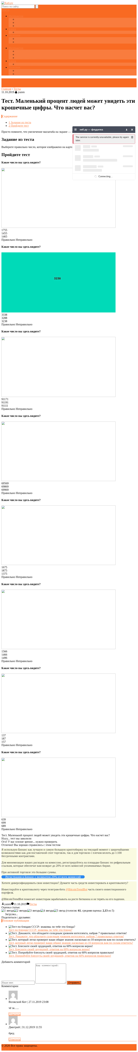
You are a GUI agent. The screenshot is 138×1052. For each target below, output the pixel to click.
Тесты (33, 904)
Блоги (12, 28)
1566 (4, 651)
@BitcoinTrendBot (76, 889)
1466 (4, 654)
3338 (4, 314)
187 (3, 738)
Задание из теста (20, 122)
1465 (4, 236)
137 (3, 735)
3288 (4, 317)
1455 (4, 233)
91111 (4, 405)
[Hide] (132, 129)
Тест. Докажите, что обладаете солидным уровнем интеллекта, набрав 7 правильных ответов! (66, 936)
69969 (5, 489)
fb (2, 9)
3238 (4, 321)
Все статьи (22, 41)
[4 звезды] (47, 910)
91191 (4, 402)
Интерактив (16, 16)
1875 (4, 570)
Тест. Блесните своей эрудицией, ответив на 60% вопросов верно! (49, 949)
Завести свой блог (27, 32)
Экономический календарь (32, 25)
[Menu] (75, 129)
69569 (5, 483)
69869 (5, 486)
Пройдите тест (19, 125)
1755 (4, 230)
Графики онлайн (26, 19)
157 (3, 741)
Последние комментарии (31, 38)
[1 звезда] (7, 910)
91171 (4, 399)
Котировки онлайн (27, 22)
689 (3, 825)
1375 (4, 573)
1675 (4, 567)
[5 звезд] (59, 910)
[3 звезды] (34, 910)
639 (3, 819)
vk (8, 9)
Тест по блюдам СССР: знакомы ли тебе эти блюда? (40, 929)
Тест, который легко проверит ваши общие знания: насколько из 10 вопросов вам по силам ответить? (71, 942)
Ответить (14, 1014)
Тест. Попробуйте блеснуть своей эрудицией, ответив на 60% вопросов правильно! (60, 955)
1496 (4, 657)
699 (3, 822)
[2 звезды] (20, 910)
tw (5, 9)
